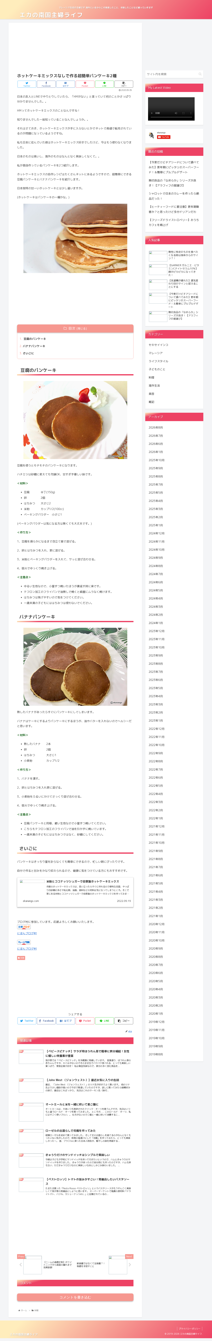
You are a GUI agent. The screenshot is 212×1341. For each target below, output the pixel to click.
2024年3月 (156, 607)
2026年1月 (156, 452)
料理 (22, 958)
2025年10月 (157, 460)
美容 (151, 394)
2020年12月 (157, 924)
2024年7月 (156, 574)
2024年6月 (156, 582)
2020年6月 (156, 973)
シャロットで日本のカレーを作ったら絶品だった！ (174, 196)
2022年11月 (157, 737)
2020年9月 (156, 949)
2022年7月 (156, 770)
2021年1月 (156, 916)
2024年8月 (156, 566)
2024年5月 (156, 590)
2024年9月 (156, 558)
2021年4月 (156, 891)
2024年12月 (157, 533)
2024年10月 (157, 550)
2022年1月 (156, 818)
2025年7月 (156, 485)
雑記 (151, 402)
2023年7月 (156, 672)
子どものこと (157, 369)
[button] (200, 74)
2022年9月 (156, 753)
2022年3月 (156, 802)
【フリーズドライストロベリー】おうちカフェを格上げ (174, 222)
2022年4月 (156, 794)
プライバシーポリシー (190, 1328)
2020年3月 (156, 997)
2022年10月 (157, 745)
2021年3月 (156, 900)
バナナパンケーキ (34, 346)
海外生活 (154, 386)
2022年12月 (157, 729)
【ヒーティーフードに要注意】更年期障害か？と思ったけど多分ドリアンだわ (174, 209)
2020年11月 (157, 932)
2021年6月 (156, 875)
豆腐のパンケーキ (34, 339)
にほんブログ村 (27, 933)
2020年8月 (156, 957)
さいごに (28, 353)
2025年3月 (156, 509)
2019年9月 (156, 1046)
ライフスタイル (158, 361)
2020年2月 (156, 1006)
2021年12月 (157, 826)
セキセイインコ (158, 345)
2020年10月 (157, 940)
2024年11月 (157, 542)
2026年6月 (156, 444)
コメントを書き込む (75, 1297)
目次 (71, 328)
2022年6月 (156, 778)
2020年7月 (156, 965)
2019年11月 (157, 1030)
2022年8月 (156, 761)
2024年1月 (156, 623)
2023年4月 (156, 696)
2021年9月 (156, 851)
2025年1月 (156, 525)
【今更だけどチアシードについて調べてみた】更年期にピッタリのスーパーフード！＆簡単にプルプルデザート (174, 167)
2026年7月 (156, 436)
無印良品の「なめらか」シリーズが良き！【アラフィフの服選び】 (172, 183)
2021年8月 (156, 859)
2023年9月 (156, 655)
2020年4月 (156, 989)
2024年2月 (156, 615)
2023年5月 (156, 688)
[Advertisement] (75, 47)
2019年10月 (157, 1038)
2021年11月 (157, 835)
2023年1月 (156, 721)
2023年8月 (156, 664)
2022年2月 (156, 810)
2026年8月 (156, 427)
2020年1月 (156, 1014)
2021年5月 (156, 883)
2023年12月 (157, 631)
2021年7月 (156, 867)
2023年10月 (157, 647)
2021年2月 (156, 908)
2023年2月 (156, 712)
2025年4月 (156, 501)
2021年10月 (157, 843)
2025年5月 (156, 493)
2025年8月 (156, 476)
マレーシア (156, 353)
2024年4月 (156, 598)
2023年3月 (156, 704)
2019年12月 (157, 1022)
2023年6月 (156, 680)
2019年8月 (156, 1054)
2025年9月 (156, 468)
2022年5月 (156, 786)
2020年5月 (156, 981)
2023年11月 (157, 639)
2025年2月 (156, 517)
